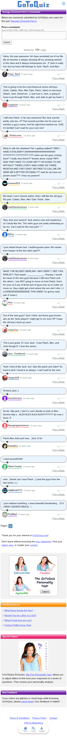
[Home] (33, 4)
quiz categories (43, 541)
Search (33, 731)
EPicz (11, 234)
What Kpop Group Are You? (19, 610)
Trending (42, 731)
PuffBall (12, 514)
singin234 (13, 377)
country (34, 545)
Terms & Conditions (20, 718)
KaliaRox (13, 446)
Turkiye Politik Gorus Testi (18, 625)
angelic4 (13, 104)
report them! (27, 701)
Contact (53, 718)
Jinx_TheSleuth (17, 353)
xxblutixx (13, 330)
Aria (10, 302)
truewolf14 (14, 183)
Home (25, 731)
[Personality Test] (33, 576)
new (44, 49)
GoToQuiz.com (40, 535)
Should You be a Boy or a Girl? (20, 615)
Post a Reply (59, 78)
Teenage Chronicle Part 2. (23, 21)
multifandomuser (17, 207)
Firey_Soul (14, 74)
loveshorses (15, 398)
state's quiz (7, 545)
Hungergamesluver (18, 425)
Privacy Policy (39, 718)
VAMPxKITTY (15, 490)
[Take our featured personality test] (33, 656)
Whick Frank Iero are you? (18, 620)
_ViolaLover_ (15, 135)
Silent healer (15, 466)
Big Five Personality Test (38, 674)
